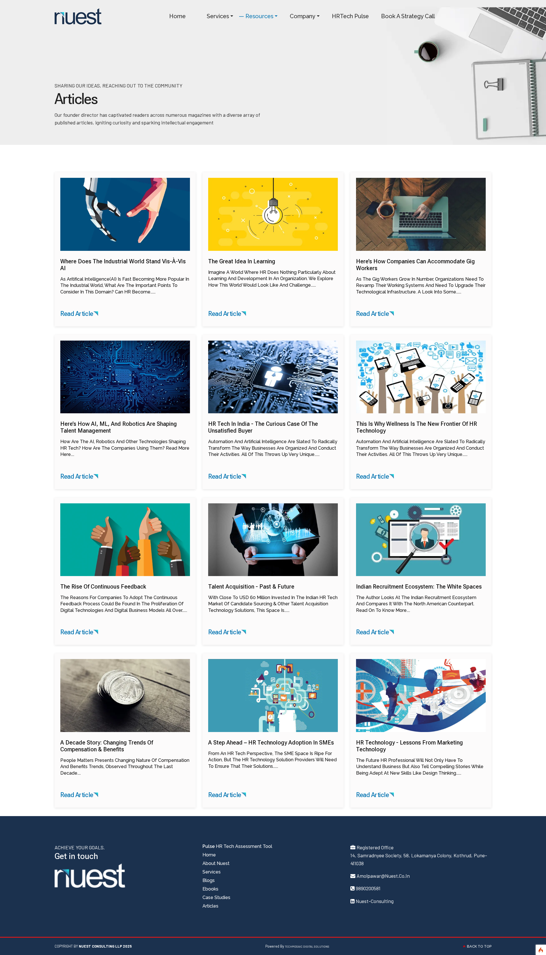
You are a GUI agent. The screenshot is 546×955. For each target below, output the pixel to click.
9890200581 (368, 888)
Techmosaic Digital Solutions (307, 946)
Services (211, 872)
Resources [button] (256, 16)
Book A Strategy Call (405, 16)
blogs (208, 880)
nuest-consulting (375, 901)
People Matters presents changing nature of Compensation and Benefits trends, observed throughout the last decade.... (124, 757)
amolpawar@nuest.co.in (383, 876)
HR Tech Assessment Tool (237, 846)
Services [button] (214, 16)
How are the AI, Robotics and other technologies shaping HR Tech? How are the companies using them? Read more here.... (124, 438)
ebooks (210, 889)
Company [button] (299, 16)
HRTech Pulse (347, 16)
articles (210, 906)
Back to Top (478, 946)
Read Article (76, 313)
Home (174, 16)
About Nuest (215, 863)
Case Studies (216, 897)
